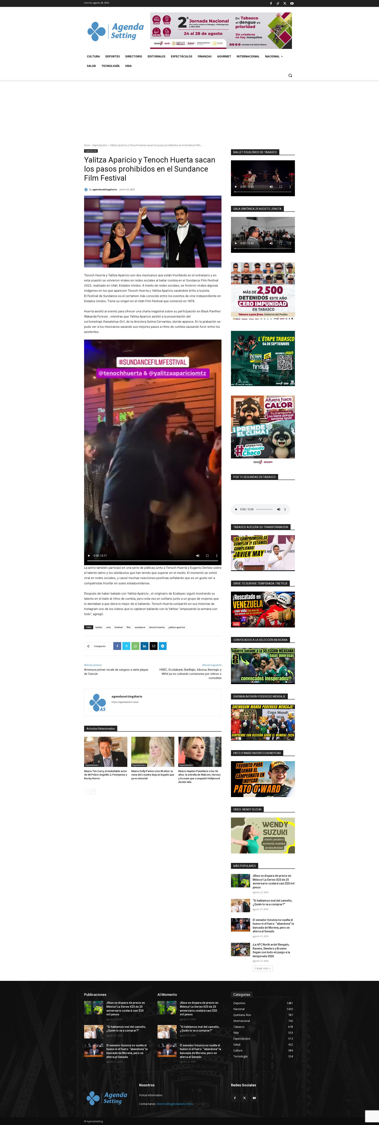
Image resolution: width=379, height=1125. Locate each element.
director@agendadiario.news (175, 1104)
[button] (290, 75)
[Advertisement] (189, 109)
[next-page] (92, 791)
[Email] (154, 646)
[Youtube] (292, 4)
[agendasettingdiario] (86, 189)
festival (119, 627)
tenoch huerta (157, 627)
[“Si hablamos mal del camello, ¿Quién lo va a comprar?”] (240, 905)
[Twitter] (285, 4)
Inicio (87, 145)
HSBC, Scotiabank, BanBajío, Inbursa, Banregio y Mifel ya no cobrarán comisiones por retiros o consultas (190, 674)
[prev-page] (86, 791)
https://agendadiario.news (125, 702)
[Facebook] (271, 4)
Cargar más (261, 968)
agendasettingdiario (104, 189)
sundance (140, 627)
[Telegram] (163, 646)
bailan (99, 627)
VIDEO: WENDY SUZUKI (247, 809)
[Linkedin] (144, 646)
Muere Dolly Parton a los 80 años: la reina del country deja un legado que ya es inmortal (152, 775)
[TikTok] (278, 4)
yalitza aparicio (177, 627)
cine (108, 627)
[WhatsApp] (135, 646)
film (129, 627)
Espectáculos (100, 145)
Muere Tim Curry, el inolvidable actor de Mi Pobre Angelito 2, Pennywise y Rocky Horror (105, 775)
